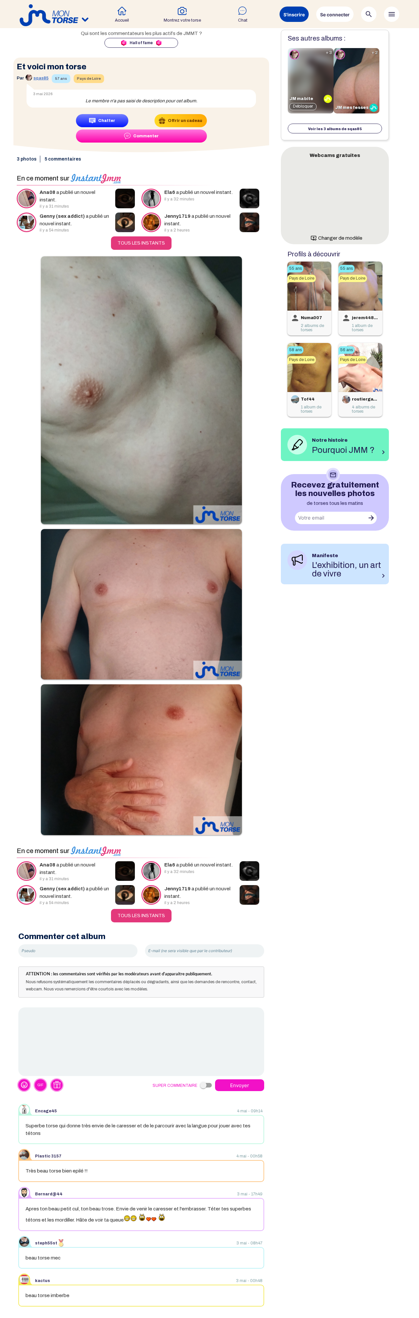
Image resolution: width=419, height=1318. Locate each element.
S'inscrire (294, 14)
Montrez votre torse (182, 20)
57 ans (61, 78)
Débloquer (303, 106)
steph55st (46, 1243)
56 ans (346, 350)
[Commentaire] (141, 1041)
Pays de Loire (89, 78)
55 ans (295, 268)
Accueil (122, 20)
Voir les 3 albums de (335, 129)
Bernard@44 (49, 1194)
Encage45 (46, 1111)
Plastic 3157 (48, 1156)
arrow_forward (371, 518)
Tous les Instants (141, 243)
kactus (42, 1280)
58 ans (295, 350)
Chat (242, 20)
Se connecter (335, 14)
